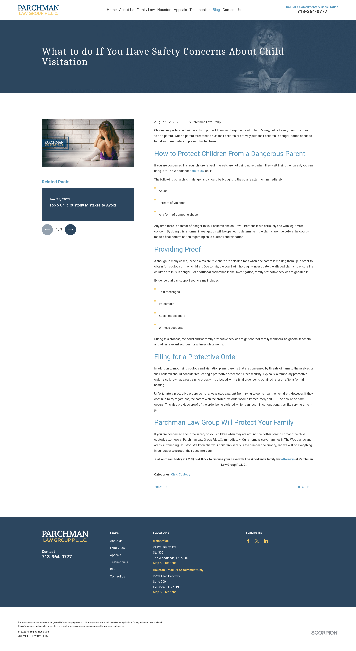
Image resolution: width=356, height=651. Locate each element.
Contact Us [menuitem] (231, 10)
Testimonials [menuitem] (199, 10)
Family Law (117, 548)
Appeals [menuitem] (180, 10)
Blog (113, 569)
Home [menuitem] (112, 10)
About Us (116, 541)
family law (197, 171)
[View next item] (70, 229)
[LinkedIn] (266, 541)
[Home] (38, 10)
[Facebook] (248, 541)
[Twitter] (257, 541)
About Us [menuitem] (126, 10)
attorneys (288, 459)
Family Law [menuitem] (146, 10)
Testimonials (119, 562)
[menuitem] (23, 636)
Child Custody (180, 474)
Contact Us (117, 576)
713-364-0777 (312, 11)
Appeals (115, 555)
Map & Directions (164, 563)
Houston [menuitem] (164, 10)
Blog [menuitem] (216, 10)
